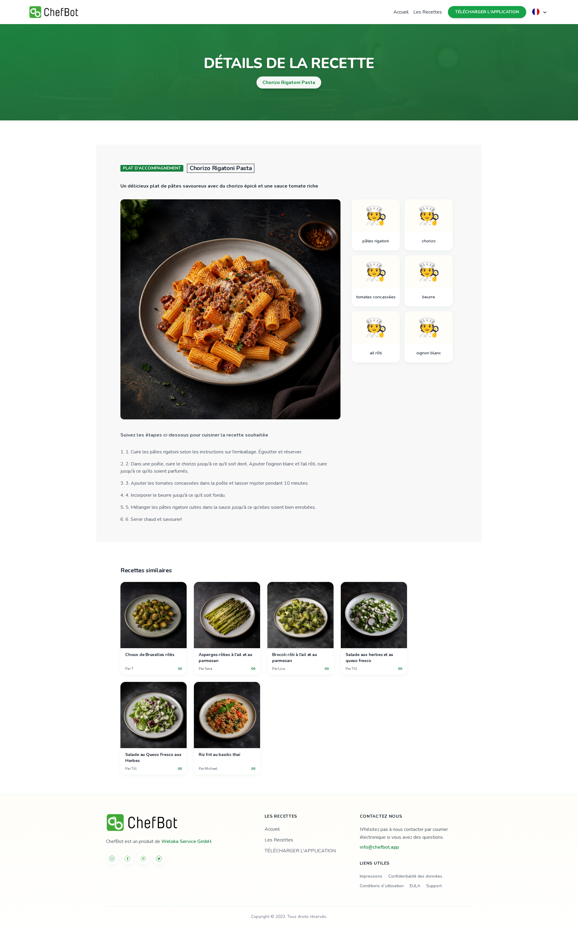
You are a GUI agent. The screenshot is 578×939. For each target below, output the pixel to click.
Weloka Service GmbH (186, 841)
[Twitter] (159, 859)
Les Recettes (427, 12)
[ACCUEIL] (178, 822)
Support (434, 886)
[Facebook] (128, 859)
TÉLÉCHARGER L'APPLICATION (487, 12)
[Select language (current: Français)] (540, 12)
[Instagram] (112, 859)
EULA (415, 886)
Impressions (371, 876)
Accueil (401, 12)
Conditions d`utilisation (382, 886)
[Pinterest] (143, 859)
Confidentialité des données (415, 876)
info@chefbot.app (379, 847)
